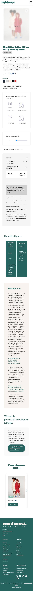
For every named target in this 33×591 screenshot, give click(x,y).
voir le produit (13, 504)
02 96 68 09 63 (20, 572)
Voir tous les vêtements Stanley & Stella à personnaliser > (16, 448)
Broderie (4, 570)
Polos (17, 544)
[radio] (4, 81)
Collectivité (5, 550)
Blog (3, 535)
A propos (4, 529)
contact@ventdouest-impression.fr (21, 569)
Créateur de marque (7, 552)
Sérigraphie (5, 568)
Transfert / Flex (6, 574)
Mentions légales (28, 583)
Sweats (18, 548)
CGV (16, 585)
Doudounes (19, 552)
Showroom (5, 533)
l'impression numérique (14, 381)
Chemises (18, 546)
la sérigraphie (16, 379)
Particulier (4, 559)
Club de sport (6, 548)
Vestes (18, 550)
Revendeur (5, 561)
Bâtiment (4, 542)
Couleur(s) (5, 78)
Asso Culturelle (6, 544)
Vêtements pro (20, 554)
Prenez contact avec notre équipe (14, 218)
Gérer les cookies (16, 587)
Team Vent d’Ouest (7, 531)
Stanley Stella (16, 57)
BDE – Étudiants (6, 554)
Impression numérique (8, 572)
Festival (4, 557)
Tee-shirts (18, 542)
